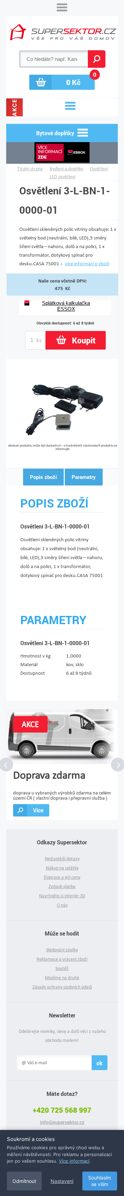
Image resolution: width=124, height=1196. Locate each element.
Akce (14, 107)
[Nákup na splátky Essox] (62, 153)
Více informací (74, 1161)
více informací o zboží (87, 263)
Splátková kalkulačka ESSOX (66, 306)
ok (99, 1063)
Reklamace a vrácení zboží (62, 959)
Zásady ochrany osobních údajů (62, 987)
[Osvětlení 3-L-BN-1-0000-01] (62, 441)
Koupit (83, 340)
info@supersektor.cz (62, 1122)
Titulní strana (30, 169)
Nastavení (62, 1181)
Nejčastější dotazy (62, 859)
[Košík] (62, 82)
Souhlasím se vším (99, 1181)
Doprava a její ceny (62, 877)
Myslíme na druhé (62, 978)
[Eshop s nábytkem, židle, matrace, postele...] (63, 32)
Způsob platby (62, 886)
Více (38, 810)
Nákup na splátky (62, 868)
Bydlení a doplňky (66, 169)
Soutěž (62, 968)
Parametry (84, 476)
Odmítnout (24, 1181)
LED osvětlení (62, 177)
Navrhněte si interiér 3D (62, 896)
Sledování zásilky (62, 950)
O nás (62, 905)
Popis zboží (43, 476)
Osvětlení (99, 169)
